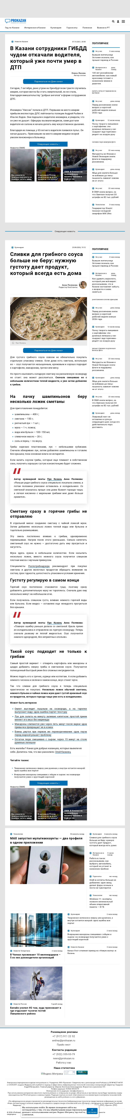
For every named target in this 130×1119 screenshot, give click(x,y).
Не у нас (98, 51)
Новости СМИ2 (17, 148)
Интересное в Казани (101, 68)
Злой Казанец (63, 752)
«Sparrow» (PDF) (111, 1105)
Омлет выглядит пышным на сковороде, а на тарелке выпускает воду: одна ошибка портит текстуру (51, 710)
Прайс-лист (64, 1044)
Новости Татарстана (21, 951)
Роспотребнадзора (39, 566)
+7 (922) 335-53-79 (64, 1054)
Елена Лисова (79, 73)
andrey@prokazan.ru (63, 1040)
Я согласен (92, 1111)
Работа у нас (63, 1062)
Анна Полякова (70, 285)
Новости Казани (21, 42)
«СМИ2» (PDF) (98, 1105)
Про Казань (54, 479)
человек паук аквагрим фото (104, 142)
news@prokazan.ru (63, 1058)
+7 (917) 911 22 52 (64, 1036)
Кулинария (99, 120)
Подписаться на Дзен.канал (48, 81)
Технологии (100, 205)
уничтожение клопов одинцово (105, 299)
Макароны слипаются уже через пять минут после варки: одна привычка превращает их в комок (51, 725)
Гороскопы (97, 876)
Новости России (20, 1004)
